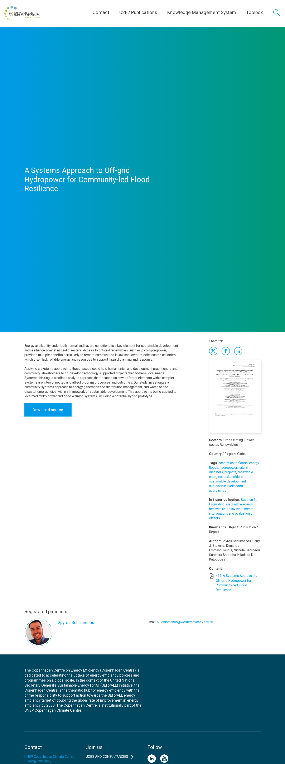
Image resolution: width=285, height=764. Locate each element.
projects (230, 472)
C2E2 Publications (138, 12)
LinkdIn (238, 351)
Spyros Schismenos (76, 622)
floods (213, 468)
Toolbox (254, 12)
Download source (48, 410)
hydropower (228, 468)
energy (254, 463)
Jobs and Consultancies (107, 757)
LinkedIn (152, 758)
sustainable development (227, 481)
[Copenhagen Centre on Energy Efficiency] (22, 13)
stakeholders (233, 477)
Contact (101, 12)
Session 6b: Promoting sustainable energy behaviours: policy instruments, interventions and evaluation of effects (233, 509)
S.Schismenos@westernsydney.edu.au (185, 622)
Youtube (164, 758)
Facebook (226, 351)
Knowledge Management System (201, 12)
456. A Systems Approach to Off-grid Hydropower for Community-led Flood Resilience (236, 583)
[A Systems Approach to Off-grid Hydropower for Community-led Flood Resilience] (235, 398)
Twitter (213, 351)
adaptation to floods (233, 463)
